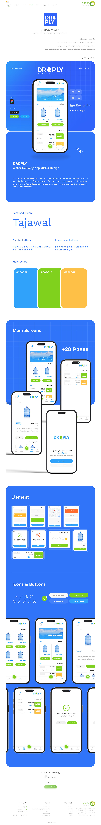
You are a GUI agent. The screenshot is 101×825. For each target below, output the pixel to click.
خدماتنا (24, 5)
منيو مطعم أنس (46, 815)
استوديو (9, 5)
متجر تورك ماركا (46, 813)
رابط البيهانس (50, 786)
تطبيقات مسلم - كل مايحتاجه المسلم (41, 809)
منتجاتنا (38, 5)
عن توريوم (46, 5)
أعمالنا (31, 5)
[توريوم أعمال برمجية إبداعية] (88, 4)
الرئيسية (54, 5)
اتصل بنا (16, 5)
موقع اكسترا (47, 806)
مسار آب (48, 811)
